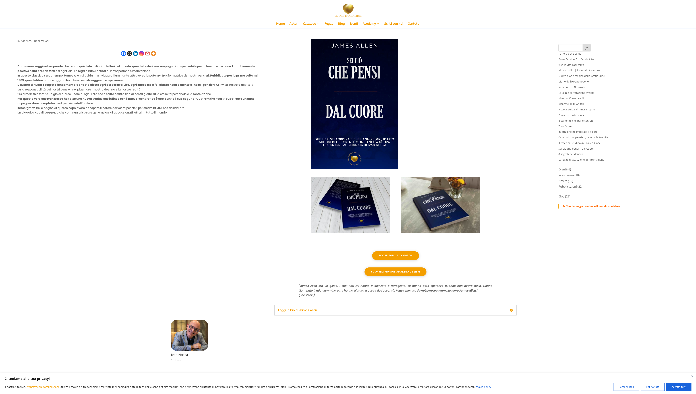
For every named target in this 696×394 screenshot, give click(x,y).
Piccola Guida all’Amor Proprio (576, 109)
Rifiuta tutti (653, 387)
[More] (153, 53)
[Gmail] (147, 53)
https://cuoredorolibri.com (43, 387)
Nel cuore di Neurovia (571, 87)
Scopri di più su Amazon (396, 255)
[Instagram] (141, 53)
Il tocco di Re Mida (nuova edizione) (579, 143)
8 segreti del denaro (570, 154)
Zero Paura (565, 126)
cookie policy (483, 387)
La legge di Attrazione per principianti (581, 159)
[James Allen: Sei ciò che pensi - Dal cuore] (440, 233)
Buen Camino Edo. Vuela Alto (576, 59)
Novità (562, 181)
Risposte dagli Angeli (571, 104)
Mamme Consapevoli (571, 98)
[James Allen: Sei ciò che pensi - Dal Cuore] (350, 233)
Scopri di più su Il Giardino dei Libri (395, 271)
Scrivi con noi (393, 23)
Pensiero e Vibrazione (571, 115)
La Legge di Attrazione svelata (576, 92)
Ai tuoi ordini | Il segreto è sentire (579, 70)
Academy (369, 23)
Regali (328, 23)
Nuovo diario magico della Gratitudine (581, 76)
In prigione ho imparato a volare (578, 131)
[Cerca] (587, 47)
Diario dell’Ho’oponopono (573, 81)
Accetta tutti (679, 387)
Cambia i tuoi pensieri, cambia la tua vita (583, 137)
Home (280, 23)
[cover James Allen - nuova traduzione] (354, 169)
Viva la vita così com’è (571, 65)
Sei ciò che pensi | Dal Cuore (576, 148)
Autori (293, 23)
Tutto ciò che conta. (570, 53)
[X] (129, 53)
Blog (341, 23)
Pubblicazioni (41, 41)
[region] (348, 383)
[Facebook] (123, 53)
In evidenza (24, 41)
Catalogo (309, 23)
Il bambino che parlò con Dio (575, 120)
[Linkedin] (135, 53)
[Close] (692, 376)
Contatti (413, 23)
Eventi (353, 23)
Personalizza (626, 387)
